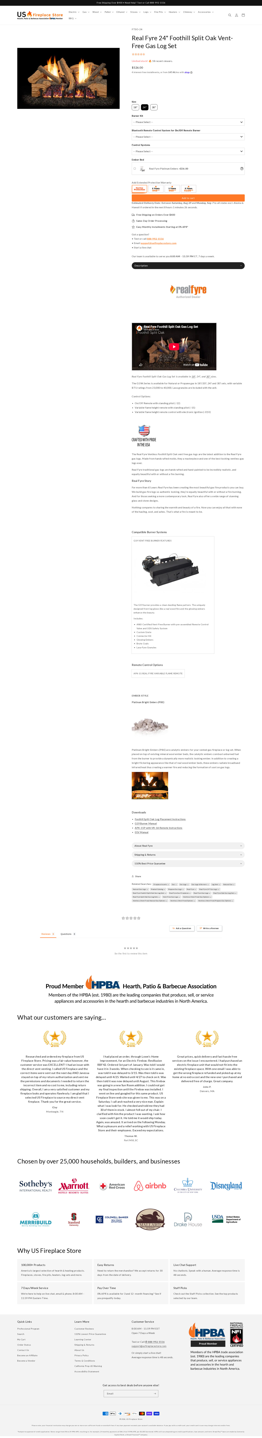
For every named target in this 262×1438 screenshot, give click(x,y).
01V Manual (141, 832)
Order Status (24, 1344)
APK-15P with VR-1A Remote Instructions (158, 827)
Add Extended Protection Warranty (151, 182)
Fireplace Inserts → (161, 884)
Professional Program (28, 1328)
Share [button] (138, 876)
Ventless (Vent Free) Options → (182, 901)
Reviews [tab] (46, 934)
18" (193, 376)
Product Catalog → (158, 889)
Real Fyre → (191, 889)
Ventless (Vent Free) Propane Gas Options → (215, 901)
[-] (140, 189)
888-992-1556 (155, 238)
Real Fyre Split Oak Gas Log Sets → (146, 897)
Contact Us (23, 1350)
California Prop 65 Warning (88, 1366)
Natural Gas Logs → (140, 889)
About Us (79, 1350)
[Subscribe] (154, 1393)
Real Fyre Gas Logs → (202, 893)
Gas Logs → (184, 884)
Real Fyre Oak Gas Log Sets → (225, 893)
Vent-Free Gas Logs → (171, 897)
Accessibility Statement (86, 1371)
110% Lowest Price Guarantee (90, 1334)
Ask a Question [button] (183, 928)
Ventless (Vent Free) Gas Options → (197, 897)
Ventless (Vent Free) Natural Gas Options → (150, 901)
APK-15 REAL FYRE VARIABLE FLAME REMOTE (158, 673)
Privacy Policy (81, 1355)
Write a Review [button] (211, 928)
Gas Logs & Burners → (200, 884)
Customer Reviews (84, 1328)
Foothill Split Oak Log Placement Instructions (160, 819)
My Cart (21, 1339)
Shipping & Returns (84, 1344)
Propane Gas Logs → (176, 889)
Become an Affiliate (27, 1355)
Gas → (174, 884)
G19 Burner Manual (146, 823)
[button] (74, 12)
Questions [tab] (66, 934)
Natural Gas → (229, 884)
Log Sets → (216, 884)
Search (20, 1334)
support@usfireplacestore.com (158, 243)
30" (208, 376)
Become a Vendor (26, 1360)
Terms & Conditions (84, 1360)
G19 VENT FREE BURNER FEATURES (152, 540)
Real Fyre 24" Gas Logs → (209, 889)
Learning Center (82, 1339)
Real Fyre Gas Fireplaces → (180, 893)
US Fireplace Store (134, 1419)
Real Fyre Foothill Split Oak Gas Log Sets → (149, 893)
